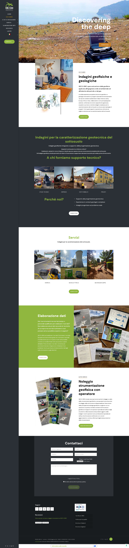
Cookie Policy (45, 522)
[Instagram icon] (13, 546)
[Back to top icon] (111, 539)
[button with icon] (37, 509)
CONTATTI (8, 41)
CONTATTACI (105, 45)
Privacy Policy (38, 522)
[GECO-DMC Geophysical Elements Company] (9, 6)
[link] (44, 177)
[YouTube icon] (9, 546)
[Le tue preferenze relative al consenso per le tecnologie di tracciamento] (126, 545)
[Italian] (9, 35)
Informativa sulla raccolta (59, 546)
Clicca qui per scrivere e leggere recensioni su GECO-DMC (51, 518)
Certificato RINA (80, 516)
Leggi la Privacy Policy (74, 478)
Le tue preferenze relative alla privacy (80, 546)
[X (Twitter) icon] (7, 546)
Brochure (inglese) (80, 527)
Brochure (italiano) (81, 523)
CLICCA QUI (37, 541)
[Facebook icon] (5, 546)
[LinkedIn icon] (11, 546)
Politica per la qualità (81, 519)
